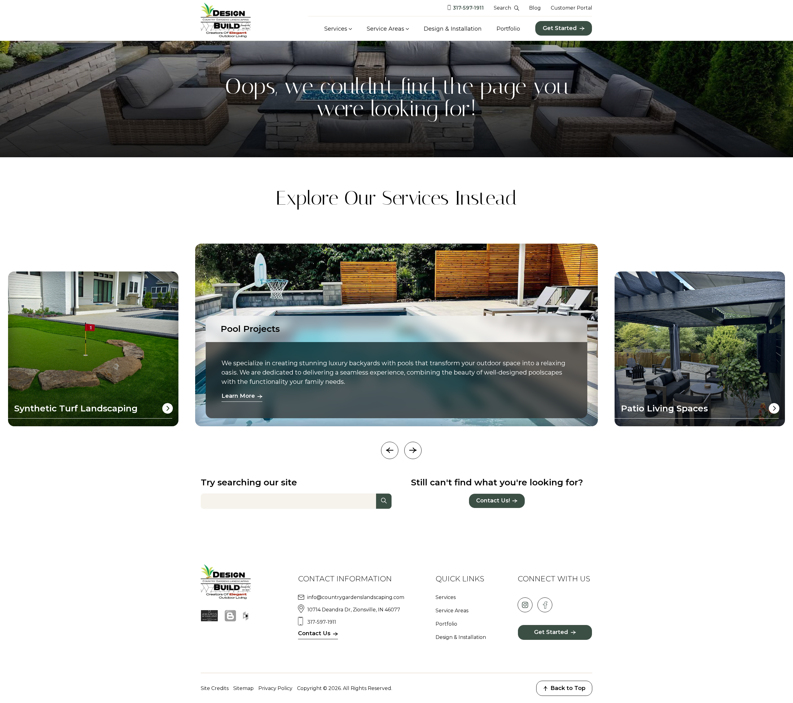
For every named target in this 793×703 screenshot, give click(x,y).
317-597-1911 (468, 8)
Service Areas (385, 28)
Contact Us (314, 633)
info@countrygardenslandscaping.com (355, 597)
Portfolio (508, 28)
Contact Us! (493, 500)
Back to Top (567, 688)
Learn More (238, 396)
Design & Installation (453, 28)
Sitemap (243, 688)
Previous (389, 450)
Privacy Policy (275, 688)
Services (335, 28)
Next (413, 450)
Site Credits (215, 688)
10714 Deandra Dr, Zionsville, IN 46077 (353, 610)
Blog (535, 8)
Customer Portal (571, 8)
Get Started (560, 28)
